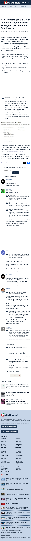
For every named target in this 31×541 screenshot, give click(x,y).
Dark (2, 538)
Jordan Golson (5, 33)
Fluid (19, 537)
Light (29, 537)
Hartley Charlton (10, 395)
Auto (26, 537)
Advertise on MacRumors (9, 431)
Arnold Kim (3, 438)
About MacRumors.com (9, 426)
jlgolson (8, 288)
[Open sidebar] (29, 2)
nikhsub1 (8, 189)
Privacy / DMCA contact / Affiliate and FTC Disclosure (11, 532)
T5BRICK (8, 327)
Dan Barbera (3, 461)
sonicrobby (9, 274)
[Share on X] (24, 163)
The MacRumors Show (11, 503)
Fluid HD (22, 537)
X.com (5, 441)
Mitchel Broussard (5, 449)
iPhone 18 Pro (23, 6)
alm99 (7, 250)
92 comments (4, 162)
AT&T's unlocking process (16, 151)
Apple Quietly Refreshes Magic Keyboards (18, 392)
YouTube (6, 475)
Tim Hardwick (18, 449)
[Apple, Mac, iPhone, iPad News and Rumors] (12, 4)
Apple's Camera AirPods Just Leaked (15, 489)
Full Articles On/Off (13, 537)
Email (2, 441)
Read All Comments (15, 375)
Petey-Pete (9, 179)
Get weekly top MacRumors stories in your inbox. (15, 167)
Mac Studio (13, 6)
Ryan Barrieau (19, 461)
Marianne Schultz (19, 455)
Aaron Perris (18, 466)
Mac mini (4, 6)
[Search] (26, 2)
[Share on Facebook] (28, 163)
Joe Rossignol (19, 444)
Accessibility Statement (5, 535)
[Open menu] (2, 2)
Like (14, 185)
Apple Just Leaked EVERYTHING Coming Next (17, 494)
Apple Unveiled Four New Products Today (18, 384)
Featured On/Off (4, 537)
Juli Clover (3, 444)
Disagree (17, 185)
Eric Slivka (18, 438)
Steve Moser (3, 466)
